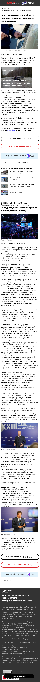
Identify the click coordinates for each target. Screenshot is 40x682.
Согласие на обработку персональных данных (19, 646)
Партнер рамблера (19, 672)
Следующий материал (19, 676)
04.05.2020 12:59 (6, 8)
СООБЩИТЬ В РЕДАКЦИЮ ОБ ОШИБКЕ (17, 601)
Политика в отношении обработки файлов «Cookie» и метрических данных (18, 652)
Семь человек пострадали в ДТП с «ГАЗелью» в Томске (21, 191)
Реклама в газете (9, 598)
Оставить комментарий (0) (20, 146)
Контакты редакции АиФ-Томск (16, 595)
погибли (11, 130)
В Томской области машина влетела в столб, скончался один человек (22, 185)
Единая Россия (6, 240)
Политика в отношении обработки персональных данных (15, 649)
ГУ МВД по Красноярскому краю (13, 50)
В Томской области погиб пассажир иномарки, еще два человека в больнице (23, 172)
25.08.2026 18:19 (6, 203)
